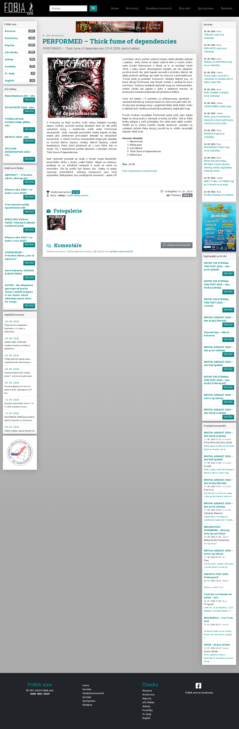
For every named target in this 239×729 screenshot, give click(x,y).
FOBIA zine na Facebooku (199, 692)
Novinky (132, 8)
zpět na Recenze (55, 36)
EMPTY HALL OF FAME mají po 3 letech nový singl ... (219, 181)
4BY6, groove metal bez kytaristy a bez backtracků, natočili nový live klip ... (219, 118)
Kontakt (184, 8)
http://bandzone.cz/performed (139, 170)
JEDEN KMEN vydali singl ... (218, 105)
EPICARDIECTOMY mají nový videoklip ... (216, 147)
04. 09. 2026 (12, 368)
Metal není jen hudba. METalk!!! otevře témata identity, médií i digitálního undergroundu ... (218, 164)
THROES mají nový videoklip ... (214, 34)
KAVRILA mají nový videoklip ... (214, 133)
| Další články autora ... (78, 195)
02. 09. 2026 (12, 355)
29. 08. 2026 (12, 321)
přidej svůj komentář (178, 244)
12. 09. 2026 (12, 399)
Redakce (226, 8)
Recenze (147, 690)
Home (115, 8)
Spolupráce (206, 8)
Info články (148, 702)
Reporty (146, 698)
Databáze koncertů (159, 8)
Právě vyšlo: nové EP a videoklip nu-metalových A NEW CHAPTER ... (218, 77)
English (146, 717)
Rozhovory (148, 694)
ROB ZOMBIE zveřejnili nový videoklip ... (216, 92)
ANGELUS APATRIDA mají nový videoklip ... (218, 62)
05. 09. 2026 (12, 382)
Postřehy (147, 710)
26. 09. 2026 (12, 426)
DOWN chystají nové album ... (219, 195)
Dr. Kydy (146, 714)
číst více (29, 99)
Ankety (146, 706)
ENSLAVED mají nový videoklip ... (215, 48)
